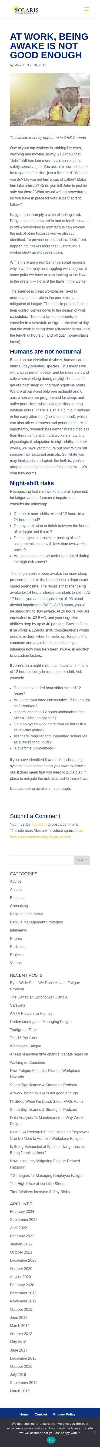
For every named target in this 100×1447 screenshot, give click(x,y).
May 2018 (18, 1342)
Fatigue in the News (26, 914)
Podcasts (17, 947)
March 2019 (20, 1326)
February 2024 (22, 1211)
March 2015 (20, 1391)
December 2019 (23, 1293)
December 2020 (23, 1260)
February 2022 (22, 1236)
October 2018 (21, 1334)
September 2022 (23, 1220)
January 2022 (21, 1244)
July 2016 (18, 1375)
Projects (16, 955)
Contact (41, 1414)
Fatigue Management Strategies (36, 922)
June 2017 (18, 1350)
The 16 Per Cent (23, 1038)
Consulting (19, 906)
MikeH (19, 65)
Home (24, 1414)
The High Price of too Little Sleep (37, 1184)
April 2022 (18, 1228)
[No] (94, 1432)
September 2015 (23, 1383)
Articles (16, 889)
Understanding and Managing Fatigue (41, 1022)
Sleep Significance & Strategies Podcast (43, 1085)
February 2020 (22, 1285)
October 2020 (21, 1269)
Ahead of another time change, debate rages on (49, 1054)
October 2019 (21, 1309)
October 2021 (21, 1252)
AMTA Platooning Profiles (31, 1013)
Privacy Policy (64, 1414)
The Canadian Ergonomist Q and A (39, 997)
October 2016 (21, 1366)
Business (17, 898)
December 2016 (23, 1358)
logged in (39, 824)
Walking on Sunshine (27, 1063)
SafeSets (17, 1005)
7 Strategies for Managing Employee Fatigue (46, 1176)
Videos (16, 963)
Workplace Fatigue (25, 1046)
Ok (51, 1440)
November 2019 (23, 1301)
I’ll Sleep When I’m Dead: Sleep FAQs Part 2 (46, 1101)
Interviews (18, 930)
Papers (16, 939)
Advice (15, 881)
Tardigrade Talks (23, 1030)
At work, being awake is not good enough (44, 1093)
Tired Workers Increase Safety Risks (40, 1192)
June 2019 (18, 1318)
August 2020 (20, 1277)
